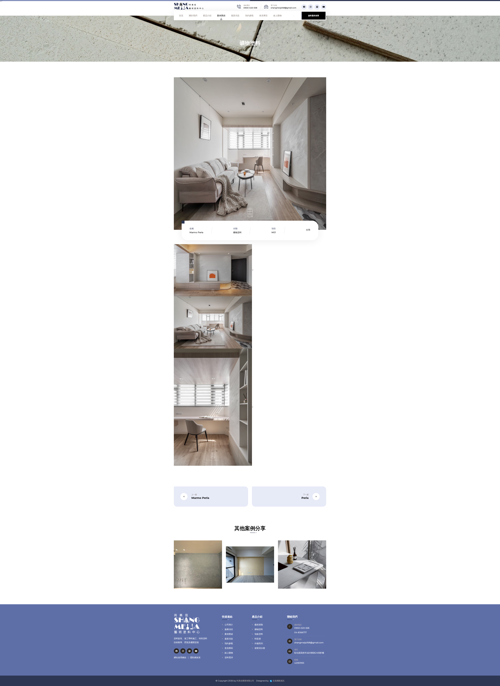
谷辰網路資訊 (278, 680)
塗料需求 (229, 657)
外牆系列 (259, 643)
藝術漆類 (259, 624)
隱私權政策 (195, 657)
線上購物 (277, 15)
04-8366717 (300, 632)
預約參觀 (249, 15)
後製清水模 (260, 648)
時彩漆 (258, 639)
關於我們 (193, 15)
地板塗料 (259, 634)
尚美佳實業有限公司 (245, 680)
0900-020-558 (250, 8)
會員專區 (263, 15)
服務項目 (229, 629)
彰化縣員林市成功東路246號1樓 (309, 653)
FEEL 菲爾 (209, 573)
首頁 (181, 15)
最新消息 (235, 15)
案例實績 (221, 15)
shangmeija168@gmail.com (283, 8)
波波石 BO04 (311, 573)
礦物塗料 (261, 36)
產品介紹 (207, 15)
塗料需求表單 (313, 15)
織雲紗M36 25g (257, 573)
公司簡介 (229, 624)
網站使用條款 (180, 657)
